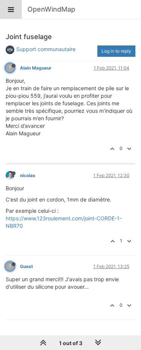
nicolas (27, 175)
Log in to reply (116, 51)
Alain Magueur (36, 68)
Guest (26, 266)
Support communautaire (46, 49)
